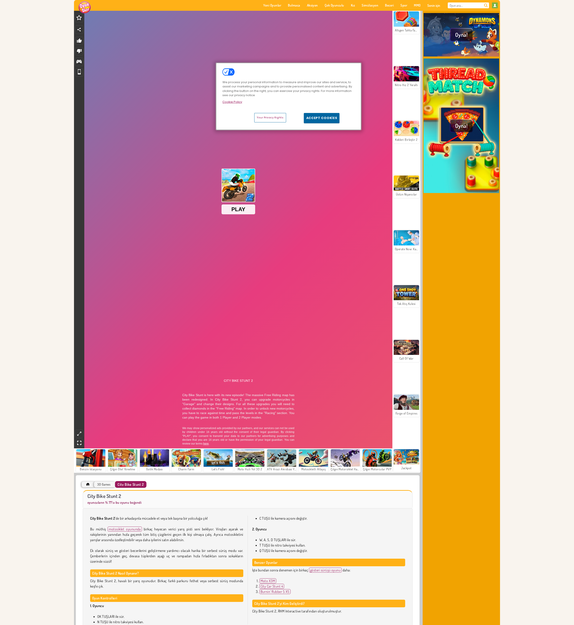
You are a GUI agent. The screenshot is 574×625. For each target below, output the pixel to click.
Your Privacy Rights (270, 117)
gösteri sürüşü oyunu (325, 570)
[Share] (79, 29)
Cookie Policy (232, 102)
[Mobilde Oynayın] (79, 72)
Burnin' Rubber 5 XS (275, 591)
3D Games (103, 484)
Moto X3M (268, 581)
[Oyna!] (461, 56)
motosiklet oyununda (125, 529)
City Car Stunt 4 (272, 586)
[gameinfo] (79, 62)
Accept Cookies (321, 118)
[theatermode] (79, 434)
